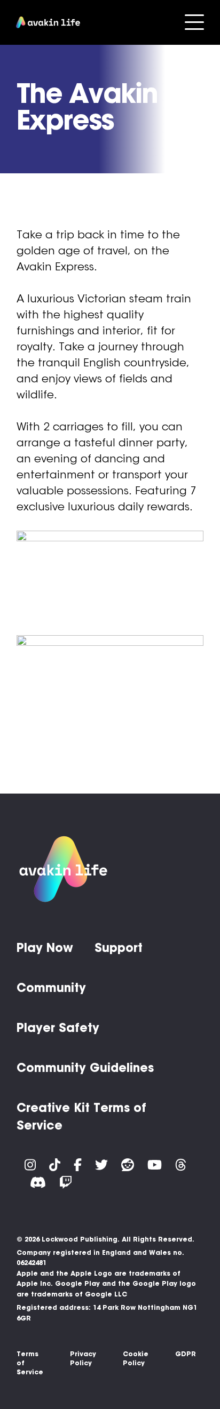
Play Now (45, 947)
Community (51, 987)
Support (119, 947)
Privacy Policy (83, 1358)
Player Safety (58, 1027)
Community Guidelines (85, 1067)
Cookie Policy (135, 1358)
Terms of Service (30, 1363)
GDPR (185, 1354)
